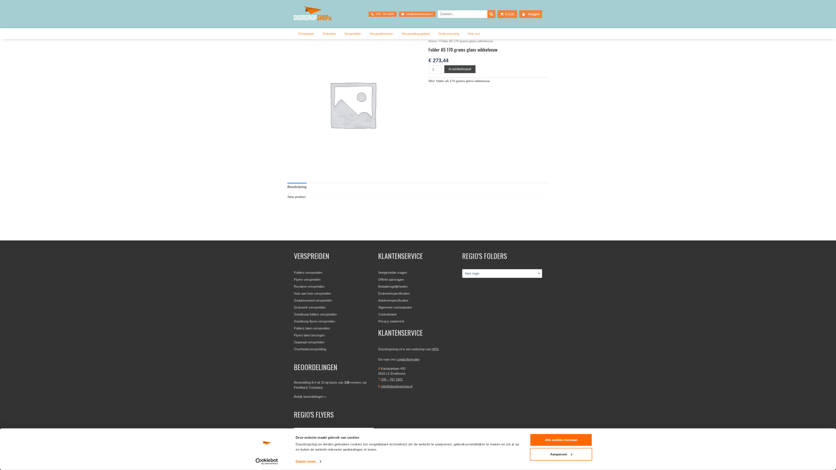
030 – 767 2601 (392, 379)
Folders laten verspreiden (312, 328)
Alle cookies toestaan (561, 440)
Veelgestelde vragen (392, 272)
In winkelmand (460, 69)
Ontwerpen (306, 34)
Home (432, 41)
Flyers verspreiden (307, 279)
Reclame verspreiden (309, 286)
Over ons (474, 34)
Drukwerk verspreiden (309, 307)
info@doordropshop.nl (396, 386)
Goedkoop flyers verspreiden (314, 321)
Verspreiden (352, 34)
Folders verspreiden (308, 272)
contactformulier (408, 359)
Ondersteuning (448, 34)
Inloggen (534, 14)
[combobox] (462, 14)
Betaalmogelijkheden (393, 286)
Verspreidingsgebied (416, 34)
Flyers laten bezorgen (309, 335)
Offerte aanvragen (391, 279)
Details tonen (306, 461)
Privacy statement (391, 321)
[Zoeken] (491, 14)
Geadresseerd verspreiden (313, 300)
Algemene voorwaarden (395, 307)
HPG (435, 349)
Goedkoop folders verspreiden (315, 314)
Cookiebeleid (387, 314)
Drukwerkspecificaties (394, 293)
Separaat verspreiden (309, 342)
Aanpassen (558, 454)
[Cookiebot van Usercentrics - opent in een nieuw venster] (267, 461)
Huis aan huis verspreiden (312, 293)
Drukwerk (329, 34)
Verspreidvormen (381, 34)
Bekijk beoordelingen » (310, 396)
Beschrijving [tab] (297, 187)
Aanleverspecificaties (393, 300)
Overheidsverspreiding (310, 349)
